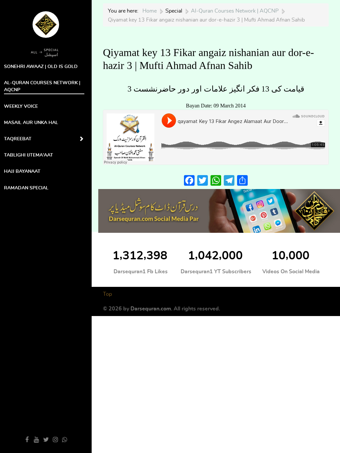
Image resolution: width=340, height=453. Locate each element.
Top (107, 294)
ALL (34, 52)
